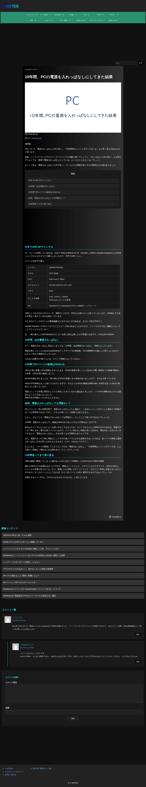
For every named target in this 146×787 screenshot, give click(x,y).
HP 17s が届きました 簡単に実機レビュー (21, 576)
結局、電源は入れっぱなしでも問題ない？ (46, 198)
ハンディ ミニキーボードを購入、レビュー (21, 562)
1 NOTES (10, 6)
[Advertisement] (73, 42)
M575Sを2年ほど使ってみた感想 (17, 535)
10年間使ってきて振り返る (40, 204)
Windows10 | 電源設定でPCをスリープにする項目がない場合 (29, 596)
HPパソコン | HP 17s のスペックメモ (19, 582)
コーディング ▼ (32, 15)
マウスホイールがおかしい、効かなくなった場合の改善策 (28, 569)
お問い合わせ (81, 20)
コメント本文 (11, 682)
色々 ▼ (49, 20)
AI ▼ (87, 15)
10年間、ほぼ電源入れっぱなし (42, 186)
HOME (28, 70)
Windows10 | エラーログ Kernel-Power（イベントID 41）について (31, 589)
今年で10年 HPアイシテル (39, 180)
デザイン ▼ (114, 15)
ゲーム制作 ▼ (45, 15)
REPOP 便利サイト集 (42, 768)
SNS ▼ (100, 15)
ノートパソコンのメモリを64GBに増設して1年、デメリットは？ (31, 549)
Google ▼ (73, 15)
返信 (137, 634)
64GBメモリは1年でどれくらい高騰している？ (23, 542)
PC (34, 70)
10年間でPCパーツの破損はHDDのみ (44, 192)
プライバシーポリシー (97, 20)
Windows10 (37, 138)
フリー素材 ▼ (65, 20)
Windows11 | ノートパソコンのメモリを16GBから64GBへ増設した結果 (34, 555)
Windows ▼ (59, 15)
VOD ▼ (33, 20)
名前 (7, 708)
